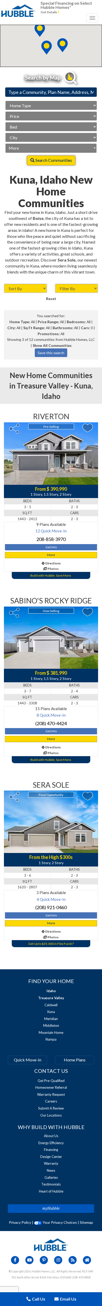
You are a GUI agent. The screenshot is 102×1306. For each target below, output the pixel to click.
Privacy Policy (20, 1222)
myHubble (51, 1208)
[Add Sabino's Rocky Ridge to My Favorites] (87, 612)
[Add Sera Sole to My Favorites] (87, 796)
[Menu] (92, 18)
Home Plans (75, 1059)
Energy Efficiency (51, 1143)
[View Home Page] (51, 1243)
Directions (53, 563)
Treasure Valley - (45, 385)
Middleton (51, 1025)
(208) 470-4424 (51, 723)
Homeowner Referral (51, 1087)
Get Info (51, 547)
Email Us (67, 1298)
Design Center (51, 1157)
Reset (51, 298)
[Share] (14, 429)
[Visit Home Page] (18, 6)
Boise (38, 218)
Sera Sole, (67, 259)
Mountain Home (51, 1032)
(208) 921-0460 (51, 907)
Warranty (51, 1163)
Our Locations (51, 1115)
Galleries (51, 1177)
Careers (51, 1101)
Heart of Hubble (51, 1191)
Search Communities (53, 160)
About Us (51, 1136)
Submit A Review (51, 1108)
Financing (51, 1150)
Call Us (38, 1298)
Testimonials (51, 1184)
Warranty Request (51, 1094)
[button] (62, 45)
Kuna (51, 1012)
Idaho (51, 396)
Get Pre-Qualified (51, 1081)
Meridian (51, 1019)
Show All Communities (52, 345)
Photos (53, 569)
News (51, 1170)
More (14, 147)
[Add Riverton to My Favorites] (87, 428)
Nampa (51, 1039)
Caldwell (51, 1005)
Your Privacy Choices (59, 1222)
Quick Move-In (27, 1059)
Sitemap (86, 1222)
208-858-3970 (51, 539)
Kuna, (83, 385)
